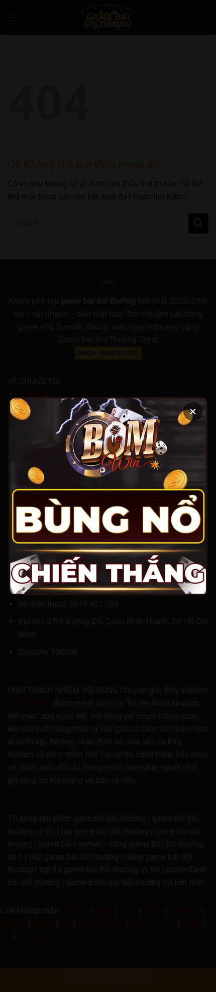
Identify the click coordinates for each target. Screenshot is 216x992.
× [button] (192, 411)
